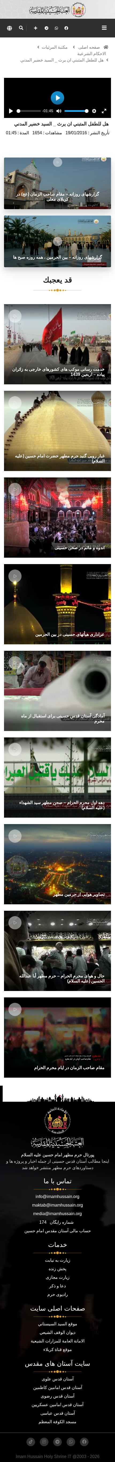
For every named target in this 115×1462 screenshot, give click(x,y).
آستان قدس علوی (58, 1379)
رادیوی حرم (57, 1294)
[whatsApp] (56, 28)
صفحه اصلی (89, 47)
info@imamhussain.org (57, 1196)
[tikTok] (30, 1442)
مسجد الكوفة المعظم (57, 1421)
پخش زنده (57, 1268)
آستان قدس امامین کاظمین (57, 1387)
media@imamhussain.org (57, 1213)
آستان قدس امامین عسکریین (57, 1404)
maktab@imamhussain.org (57, 1205)
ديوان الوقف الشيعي (57, 1332)
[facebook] (66, 28)
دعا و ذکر (57, 1286)
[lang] (9, 28)
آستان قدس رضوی (57, 1396)
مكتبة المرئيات (55, 47)
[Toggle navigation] (104, 28)
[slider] (29, 111)
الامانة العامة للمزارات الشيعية (58, 1341)
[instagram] (44, 1442)
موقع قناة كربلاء (57, 1349)
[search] (21, 28)
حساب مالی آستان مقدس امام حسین (57, 1230)
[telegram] (46, 28)
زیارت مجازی (58, 1277)
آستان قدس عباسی (57, 1413)
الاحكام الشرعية (91, 53)
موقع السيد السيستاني (57, 1324)
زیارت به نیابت (57, 1260)
